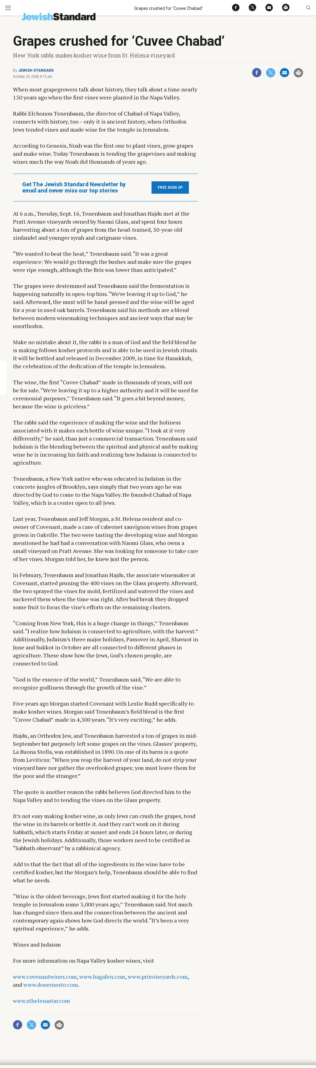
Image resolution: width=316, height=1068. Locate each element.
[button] (308, 7)
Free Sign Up (170, 187)
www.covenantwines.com (45, 976)
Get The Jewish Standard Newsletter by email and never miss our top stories (74, 187)
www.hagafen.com (102, 976)
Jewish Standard (36, 70)
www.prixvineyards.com (158, 976)
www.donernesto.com (50, 984)
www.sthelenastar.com (41, 1000)
